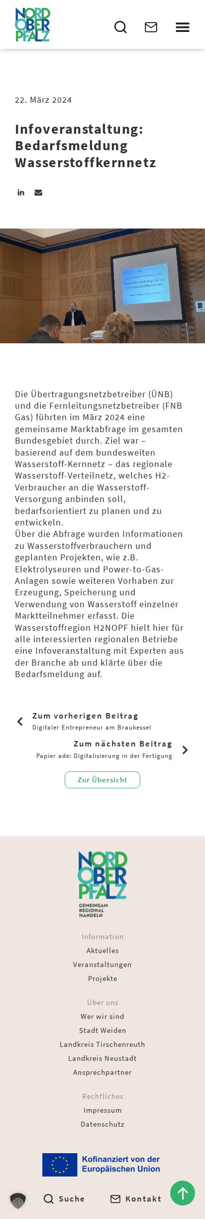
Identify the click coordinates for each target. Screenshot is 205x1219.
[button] (21, 192)
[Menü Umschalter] (182, 26)
